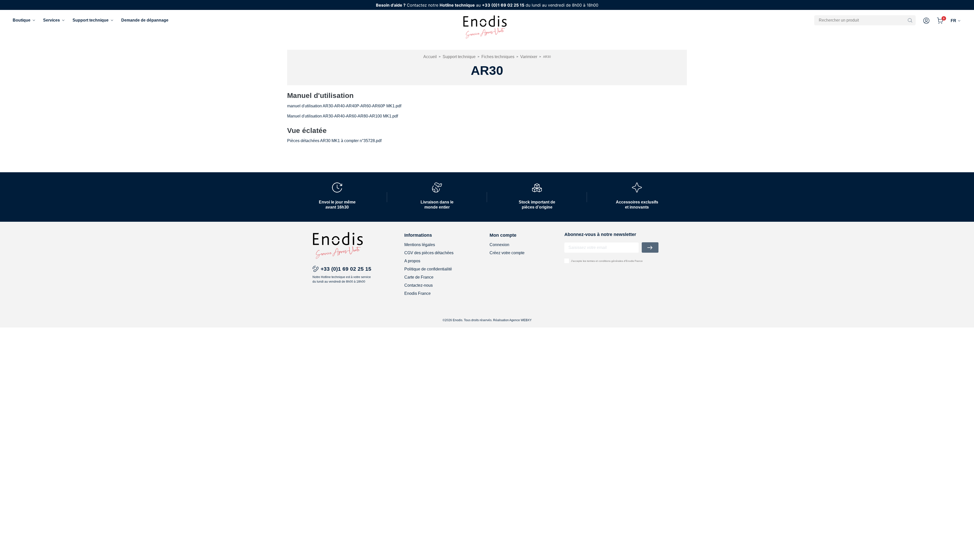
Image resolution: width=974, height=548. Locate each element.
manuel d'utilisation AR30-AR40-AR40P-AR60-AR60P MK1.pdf (344, 106)
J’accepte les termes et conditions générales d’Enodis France (607, 261)
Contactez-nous (418, 285)
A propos (412, 261)
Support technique (91, 20)
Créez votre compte (507, 253)
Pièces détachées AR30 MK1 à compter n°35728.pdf (334, 141)
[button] (926, 20)
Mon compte (503, 235)
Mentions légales (419, 245)
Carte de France (418, 277)
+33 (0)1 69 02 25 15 (503, 5)
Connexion (499, 245)
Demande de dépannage (144, 20)
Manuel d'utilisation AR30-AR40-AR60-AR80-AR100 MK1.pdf (342, 116)
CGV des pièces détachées (429, 253)
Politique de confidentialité (428, 269)
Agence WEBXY (520, 320)
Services (51, 20)
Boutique (21, 20)
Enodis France (417, 293)
